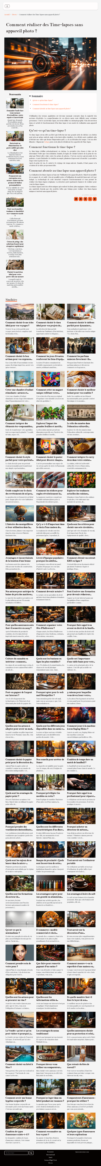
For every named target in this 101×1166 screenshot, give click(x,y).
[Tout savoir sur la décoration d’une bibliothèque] (81, 919)
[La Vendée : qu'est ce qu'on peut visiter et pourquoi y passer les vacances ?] (20, 1020)
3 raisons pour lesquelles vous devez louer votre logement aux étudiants (79, 695)
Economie (50, 1152)
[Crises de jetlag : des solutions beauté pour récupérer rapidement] (15, 234)
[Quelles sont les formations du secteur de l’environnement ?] (20, 883)
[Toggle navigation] (7, 6)
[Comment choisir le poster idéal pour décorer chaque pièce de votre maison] (50, 446)
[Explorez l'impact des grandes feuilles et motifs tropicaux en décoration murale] (50, 412)
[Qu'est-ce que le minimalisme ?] (20, 919)
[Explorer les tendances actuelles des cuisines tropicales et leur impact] (81, 480)
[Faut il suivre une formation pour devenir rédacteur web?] (81, 580)
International (50, 1155)
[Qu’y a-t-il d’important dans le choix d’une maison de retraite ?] (50, 513)
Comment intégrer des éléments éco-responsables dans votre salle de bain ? (19, 426)
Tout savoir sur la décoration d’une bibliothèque (76, 932)
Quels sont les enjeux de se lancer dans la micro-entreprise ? (18, 863)
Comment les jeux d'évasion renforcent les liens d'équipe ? (50, 359)
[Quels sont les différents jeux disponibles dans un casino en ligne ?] (50, 715)
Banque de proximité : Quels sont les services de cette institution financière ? (50, 863)
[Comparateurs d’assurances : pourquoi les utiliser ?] (81, 1087)
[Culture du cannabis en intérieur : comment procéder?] (20, 648)
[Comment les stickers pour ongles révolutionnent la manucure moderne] (50, 480)
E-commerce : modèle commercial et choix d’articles (46, 932)
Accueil (6, 14)
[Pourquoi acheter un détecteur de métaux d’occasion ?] (81, 816)
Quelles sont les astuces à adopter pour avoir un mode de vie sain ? (19, 729)
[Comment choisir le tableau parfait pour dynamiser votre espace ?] (81, 312)
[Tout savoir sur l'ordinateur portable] (81, 849)
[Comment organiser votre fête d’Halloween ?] (50, 614)
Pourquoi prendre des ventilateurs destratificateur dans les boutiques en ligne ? (20, 829)
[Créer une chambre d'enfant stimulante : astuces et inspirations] (20, 379)
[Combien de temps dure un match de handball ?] (81, 748)
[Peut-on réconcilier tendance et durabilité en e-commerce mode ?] (15, 202)
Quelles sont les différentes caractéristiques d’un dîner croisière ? (49, 829)
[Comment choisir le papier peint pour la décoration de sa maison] (20, 748)
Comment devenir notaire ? (50, 591)
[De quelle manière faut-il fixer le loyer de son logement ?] (81, 986)
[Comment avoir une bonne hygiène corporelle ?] (20, 1087)
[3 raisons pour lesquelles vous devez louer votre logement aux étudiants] (81, 681)
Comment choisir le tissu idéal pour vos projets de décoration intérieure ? (48, 325)
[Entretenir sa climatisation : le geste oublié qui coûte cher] (15, 136)
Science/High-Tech (50, 1160)
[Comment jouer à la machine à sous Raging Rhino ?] (81, 715)
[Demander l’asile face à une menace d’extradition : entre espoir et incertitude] (15, 103)
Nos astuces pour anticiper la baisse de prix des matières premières (20, 594)
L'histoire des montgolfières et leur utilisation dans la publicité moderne (19, 527)
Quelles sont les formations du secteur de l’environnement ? (19, 897)
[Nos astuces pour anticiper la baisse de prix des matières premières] (20, 580)
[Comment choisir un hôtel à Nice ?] (20, 1053)
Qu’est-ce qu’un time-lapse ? (43, 100)
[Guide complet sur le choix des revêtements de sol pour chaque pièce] (20, 480)
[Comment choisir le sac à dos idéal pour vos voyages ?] (20, 312)
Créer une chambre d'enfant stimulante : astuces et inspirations (19, 392)
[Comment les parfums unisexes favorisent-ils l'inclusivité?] (81, 345)
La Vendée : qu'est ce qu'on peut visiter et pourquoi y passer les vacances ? (18, 1033)
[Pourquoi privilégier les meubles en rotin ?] (50, 782)
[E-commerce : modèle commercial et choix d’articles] (50, 919)
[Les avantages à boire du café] (81, 883)
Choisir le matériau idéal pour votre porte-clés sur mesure (15, 274)
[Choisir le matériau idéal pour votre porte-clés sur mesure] (15, 265)
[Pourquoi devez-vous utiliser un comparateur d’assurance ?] (50, 1053)
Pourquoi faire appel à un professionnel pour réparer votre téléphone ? (80, 796)
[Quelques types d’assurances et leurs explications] (81, 1121)
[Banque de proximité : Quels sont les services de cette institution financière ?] (50, 849)
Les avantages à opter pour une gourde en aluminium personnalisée (49, 897)
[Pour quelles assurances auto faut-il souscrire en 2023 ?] (20, 614)
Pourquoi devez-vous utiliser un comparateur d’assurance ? (48, 1067)
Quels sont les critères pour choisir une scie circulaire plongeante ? (80, 527)
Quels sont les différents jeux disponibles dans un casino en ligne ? (50, 729)
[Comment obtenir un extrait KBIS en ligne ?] (81, 547)
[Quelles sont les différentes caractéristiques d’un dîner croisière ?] (50, 816)
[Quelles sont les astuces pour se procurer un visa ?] (20, 986)
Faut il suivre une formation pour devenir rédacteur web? (81, 594)
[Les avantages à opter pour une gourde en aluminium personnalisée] (50, 883)
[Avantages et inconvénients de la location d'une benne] (20, 547)
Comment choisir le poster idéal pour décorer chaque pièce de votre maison (49, 460)
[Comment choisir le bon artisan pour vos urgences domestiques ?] (20, 345)
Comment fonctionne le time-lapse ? (46, 104)
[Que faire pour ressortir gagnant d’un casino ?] (50, 952)
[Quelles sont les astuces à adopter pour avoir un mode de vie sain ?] (20, 715)
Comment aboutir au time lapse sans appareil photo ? (52, 109)
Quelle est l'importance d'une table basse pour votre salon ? (81, 661)
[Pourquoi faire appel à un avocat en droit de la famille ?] (81, 614)
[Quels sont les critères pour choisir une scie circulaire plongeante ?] (81, 513)
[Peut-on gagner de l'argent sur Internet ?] (20, 681)
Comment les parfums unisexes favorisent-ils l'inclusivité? (78, 359)
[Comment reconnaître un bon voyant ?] (50, 1121)
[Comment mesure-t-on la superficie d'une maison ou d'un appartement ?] (81, 952)
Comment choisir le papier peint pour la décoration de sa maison (19, 762)
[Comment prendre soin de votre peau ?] (20, 952)
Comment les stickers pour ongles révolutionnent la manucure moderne (49, 493)
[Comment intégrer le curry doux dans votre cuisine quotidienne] (81, 446)
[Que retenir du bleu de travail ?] (81, 1053)
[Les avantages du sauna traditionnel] (50, 1020)
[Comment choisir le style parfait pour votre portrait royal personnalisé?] (20, 446)
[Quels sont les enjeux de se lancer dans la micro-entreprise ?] (20, 849)
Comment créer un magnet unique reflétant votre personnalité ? (49, 392)
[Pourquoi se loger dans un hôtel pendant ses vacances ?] (50, 1087)
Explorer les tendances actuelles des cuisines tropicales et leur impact (79, 493)
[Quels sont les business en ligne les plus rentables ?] (50, 648)
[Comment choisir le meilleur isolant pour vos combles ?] (81, 379)
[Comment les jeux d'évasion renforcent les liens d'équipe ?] (50, 345)
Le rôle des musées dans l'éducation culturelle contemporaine (78, 426)
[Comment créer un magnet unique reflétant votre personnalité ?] (50, 379)
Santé (50, 1157)
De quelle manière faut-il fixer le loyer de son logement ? (79, 1000)
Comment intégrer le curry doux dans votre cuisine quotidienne (80, 460)
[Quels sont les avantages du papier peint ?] (20, 782)
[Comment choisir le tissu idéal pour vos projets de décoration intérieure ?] (50, 312)
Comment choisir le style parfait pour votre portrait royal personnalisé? (19, 460)
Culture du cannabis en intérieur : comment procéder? (17, 661)
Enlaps (46, 142)
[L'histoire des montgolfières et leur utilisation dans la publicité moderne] (20, 513)
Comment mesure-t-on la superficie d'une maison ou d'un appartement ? (80, 966)
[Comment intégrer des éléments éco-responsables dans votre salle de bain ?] (20, 412)
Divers (14, 14)
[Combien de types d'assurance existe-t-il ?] (20, 1121)
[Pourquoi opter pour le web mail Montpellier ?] (50, 681)
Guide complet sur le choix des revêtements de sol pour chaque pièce (19, 493)
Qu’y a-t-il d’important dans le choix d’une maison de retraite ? (50, 527)
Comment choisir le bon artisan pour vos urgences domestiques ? (18, 359)
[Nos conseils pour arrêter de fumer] (50, 748)
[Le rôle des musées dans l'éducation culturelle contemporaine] (81, 412)
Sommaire (37, 96)
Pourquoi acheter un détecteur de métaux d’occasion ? (77, 829)
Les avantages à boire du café (81, 894)
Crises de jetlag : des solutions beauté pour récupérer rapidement (15, 244)
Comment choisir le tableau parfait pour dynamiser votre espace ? (80, 325)
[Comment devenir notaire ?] (50, 580)
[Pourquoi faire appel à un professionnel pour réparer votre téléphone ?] (81, 782)
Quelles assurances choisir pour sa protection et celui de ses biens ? (80, 1033)
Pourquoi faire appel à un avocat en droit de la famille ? (80, 628)
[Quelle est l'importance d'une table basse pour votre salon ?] (81, 648)
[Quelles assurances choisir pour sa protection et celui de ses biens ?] (81, 1020)
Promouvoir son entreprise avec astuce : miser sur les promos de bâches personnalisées (15, 180)
